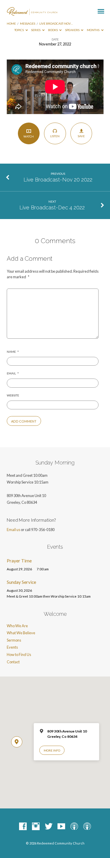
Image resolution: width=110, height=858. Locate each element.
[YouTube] (61, 826)
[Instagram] (36, 826)
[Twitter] (49, 826)
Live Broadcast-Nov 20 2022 (57, 180)
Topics (19, 30)
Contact (13, 661)
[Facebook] (23, 826)
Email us (13, 529)
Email (13, 373)
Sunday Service (21, 582)
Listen (55, 136)
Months (93, 30)
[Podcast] (74, 826)
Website (13, 395)
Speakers (72, 30)
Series (36, 30)
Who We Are (17, 625)
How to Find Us (19, 654)
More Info (52, 750)
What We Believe (21, 632)
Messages (27, 23)
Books (53, 30)
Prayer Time (19, 560)
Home (11, 23)
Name (13, 351)
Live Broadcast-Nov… (56, 23)
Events (12, 647)
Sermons (14, 640)
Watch (28, 136)
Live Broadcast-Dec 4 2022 (52, 207)
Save (81, 136)
